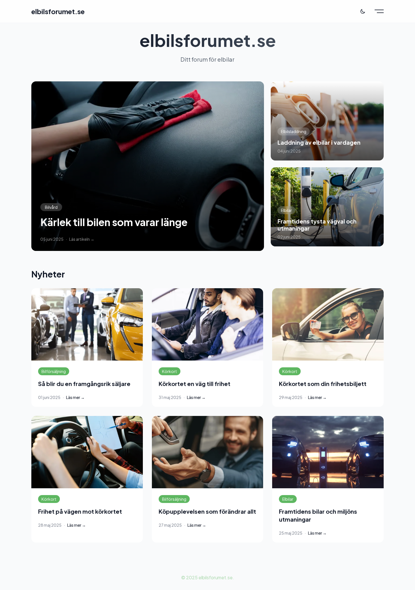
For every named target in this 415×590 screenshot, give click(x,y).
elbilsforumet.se (58, 11)
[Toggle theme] (363, 11)
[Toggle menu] (379, 11)
